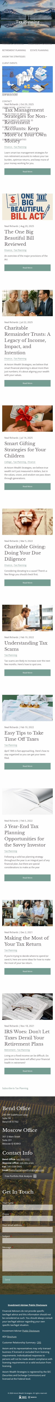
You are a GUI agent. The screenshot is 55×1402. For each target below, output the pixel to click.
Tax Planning (20, 147)
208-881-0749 (27, 1163)
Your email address (22, 1225)
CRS (39, 1342)
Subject (16, 1236)
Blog (5, 75)
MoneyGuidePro (11, 133)
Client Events (9, 63)
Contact (7, 101)
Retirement (9, 1050)
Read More (27, 171)
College (8, 462)
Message (17, 1247)
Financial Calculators (36, 75)
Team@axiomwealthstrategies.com (26, 1170)
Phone (16, 1214)
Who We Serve (31, 31)
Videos (15, 75)
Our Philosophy (11, 31)
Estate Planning (39, 50)
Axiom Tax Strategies (13, 56)
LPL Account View (33, 133)
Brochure (12, 1336)
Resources (8, 69)
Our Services (9, 37)
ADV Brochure (10, 94)
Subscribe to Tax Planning (15, 1088)
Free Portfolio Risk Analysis (36, 82)
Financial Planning (13, 43)
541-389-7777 (22, 1159)
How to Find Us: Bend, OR (16, 114)
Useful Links (9, 82)
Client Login (9, 126)
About (5, 18)
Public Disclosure (31, 1331)
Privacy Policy (10, 88)
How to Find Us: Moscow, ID (17, 120)
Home (5, 12)
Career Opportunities (14, 139)
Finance (8, 147)
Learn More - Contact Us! (16, 107)
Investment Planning (40, 43)
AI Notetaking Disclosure (36, 88)
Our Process (24, 24)
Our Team (7, 24)
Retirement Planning (14, 50)
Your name (18, 1202)
